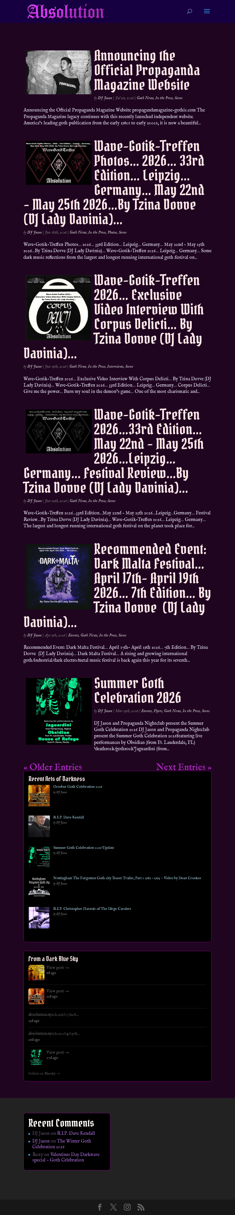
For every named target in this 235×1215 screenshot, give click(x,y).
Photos (112, 232)
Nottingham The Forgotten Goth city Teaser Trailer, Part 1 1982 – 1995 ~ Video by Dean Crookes (127, 878)
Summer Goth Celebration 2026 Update (83, 848)
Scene (179, 98)
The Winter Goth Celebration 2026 (61, 1144)
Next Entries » (183, 767)
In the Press (164, 98)
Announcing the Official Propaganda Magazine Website (147, 70)
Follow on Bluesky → (44, 1073)
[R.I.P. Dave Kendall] (39, 827)
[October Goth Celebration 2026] (39, 797)
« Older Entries (52, 767)
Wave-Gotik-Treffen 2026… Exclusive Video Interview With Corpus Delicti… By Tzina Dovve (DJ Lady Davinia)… (113, 316)
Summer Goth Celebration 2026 (137, 690)
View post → (57, 967)
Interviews (115, 366)
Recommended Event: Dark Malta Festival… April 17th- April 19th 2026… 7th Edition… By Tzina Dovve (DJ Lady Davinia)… (117, 585)
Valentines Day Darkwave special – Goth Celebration (65, 1157)
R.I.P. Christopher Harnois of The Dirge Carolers (92, 909)
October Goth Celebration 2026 (77, 787)
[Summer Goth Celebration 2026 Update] (39, 858)
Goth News (145, 98)
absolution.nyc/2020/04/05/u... (54, 1033)
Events (73, 635)
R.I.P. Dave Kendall (68, 818)
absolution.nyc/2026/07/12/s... (53, 1014)
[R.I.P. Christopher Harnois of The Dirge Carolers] (39, 919)
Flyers (158, 711)
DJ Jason (105, 98)
